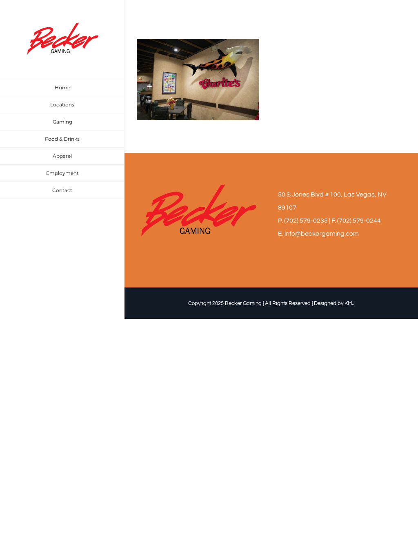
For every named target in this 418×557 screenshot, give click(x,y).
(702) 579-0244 (359, 220)
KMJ (350, 303)
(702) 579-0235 (306, 220)
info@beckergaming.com (322, 233)
